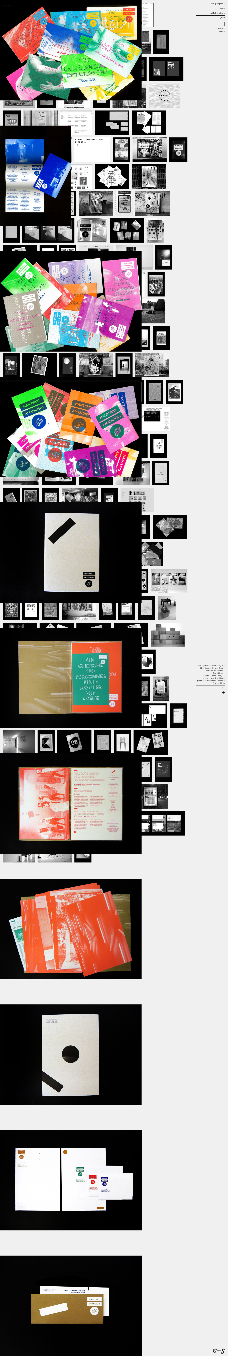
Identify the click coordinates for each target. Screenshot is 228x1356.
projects (218, 4)
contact (220, 28)
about (222, 31)
